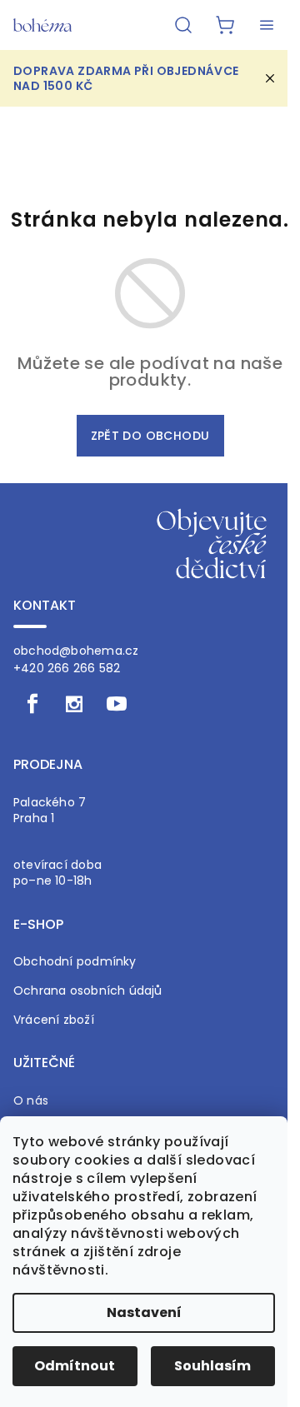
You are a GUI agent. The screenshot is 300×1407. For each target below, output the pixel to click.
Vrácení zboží (53, 1020)
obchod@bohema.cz (75, 650)
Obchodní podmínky (75, 962)
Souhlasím (212, 1365)
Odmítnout (74, 1365)
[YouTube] (117, 704)
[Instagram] (74, 704)
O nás (30, 1101)
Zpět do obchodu (150, 435)
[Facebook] (32, 704)
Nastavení (144, 1312)
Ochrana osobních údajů (87, 991)
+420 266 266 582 (66, 668)
